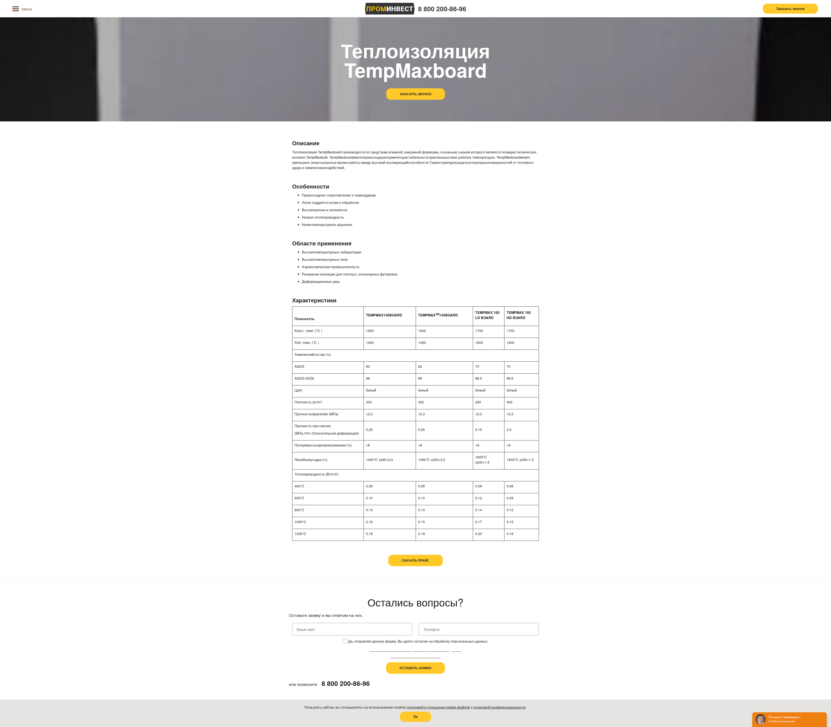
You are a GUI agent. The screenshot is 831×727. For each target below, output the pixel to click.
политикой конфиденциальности (499, 707)
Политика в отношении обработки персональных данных (415, 649)
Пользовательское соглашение (416, 656)
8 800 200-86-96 (442, 8)
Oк (415, 716)
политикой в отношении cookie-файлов (438, 707)
